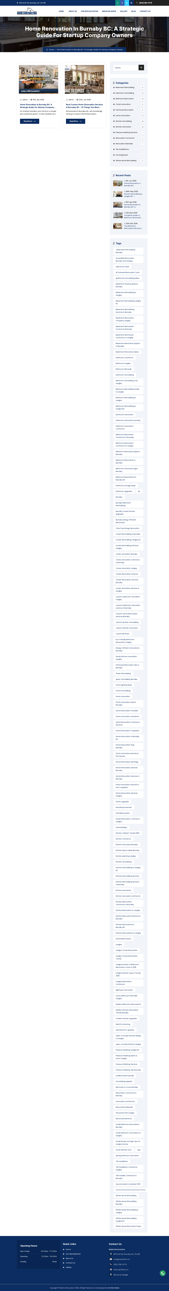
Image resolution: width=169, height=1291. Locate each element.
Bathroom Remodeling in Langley (126, 399)
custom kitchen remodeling (127, 622)
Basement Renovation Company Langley (125, 319)
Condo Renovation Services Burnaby (127, 581)
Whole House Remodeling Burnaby (126, 1202)
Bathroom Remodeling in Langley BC (126, 407)
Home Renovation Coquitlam (127, 731)
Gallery (123, 11)
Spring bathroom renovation (127, 1155)
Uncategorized (122, 155)
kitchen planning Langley (126, 856)
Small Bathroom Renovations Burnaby (127, 1125)
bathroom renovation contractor (124, 427)
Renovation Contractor (125, 138)
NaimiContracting (123, 1024)
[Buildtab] (27, 11)
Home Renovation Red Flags (127, 762)
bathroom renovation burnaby (128, 420)
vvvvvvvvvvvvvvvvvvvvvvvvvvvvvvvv (131, 1190)
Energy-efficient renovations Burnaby (127, 649)
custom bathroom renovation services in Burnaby (128, 606)
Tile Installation (122, 1161)
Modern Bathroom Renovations (128, 1004)
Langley (119, 944)
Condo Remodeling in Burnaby (128, 534)
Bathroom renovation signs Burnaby (127, 469)
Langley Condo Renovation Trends (126, 957)
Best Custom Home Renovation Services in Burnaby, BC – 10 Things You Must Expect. (84, 107)
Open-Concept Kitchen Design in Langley (128, 1037)
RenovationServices (124, 1118)
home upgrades (122, 801)
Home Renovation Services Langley (126, 794)
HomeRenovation (123, 813)
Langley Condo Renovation (126, 950)
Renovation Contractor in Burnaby (126, 1094)
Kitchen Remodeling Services (127, 876)
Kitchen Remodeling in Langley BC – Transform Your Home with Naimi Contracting (133, 195)
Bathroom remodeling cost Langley (127, 382)
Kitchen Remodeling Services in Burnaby (127, 883)
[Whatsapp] (117, 3)
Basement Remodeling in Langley (126, 293)
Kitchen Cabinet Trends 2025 (127, 833)
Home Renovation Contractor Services (128, 723)
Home (61, 11)
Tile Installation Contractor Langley (126, 1168)
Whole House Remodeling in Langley (127, 1211)
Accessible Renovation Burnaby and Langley (125, 259)
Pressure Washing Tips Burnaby (128, 1070)
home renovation (123, 115)
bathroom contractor (124, 357)
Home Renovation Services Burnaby (126, 769)
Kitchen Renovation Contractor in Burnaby (125, 903)
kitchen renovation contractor (128, 896)
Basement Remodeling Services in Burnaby (125, 310)
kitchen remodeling (124, 121)
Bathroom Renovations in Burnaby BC (126, 478)
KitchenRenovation (123, 939)
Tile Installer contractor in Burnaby (126, 1176)
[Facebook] (122, 3)
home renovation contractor (127, 716)
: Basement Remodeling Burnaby (125, 251)
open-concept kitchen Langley (128, 1044)
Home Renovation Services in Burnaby (127, 777)
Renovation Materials (124, 144)
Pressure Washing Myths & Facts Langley (126, 1057)
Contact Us (145, 11)
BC (139, 491)
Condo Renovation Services (127, 574)
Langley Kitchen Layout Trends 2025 (128, 974)
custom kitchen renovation (127, 628)
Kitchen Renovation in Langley (128, 910)
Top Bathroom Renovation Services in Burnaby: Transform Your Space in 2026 (133, 227)
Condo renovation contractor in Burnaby (128, 561)
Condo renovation (123, 104)
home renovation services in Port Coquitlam (127, 786)
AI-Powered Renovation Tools (128, 272)
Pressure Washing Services (126, 132)
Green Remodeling (123, 673)
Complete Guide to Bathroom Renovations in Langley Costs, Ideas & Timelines (133, 216)
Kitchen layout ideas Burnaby (127, 850)
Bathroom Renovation (125, 99)
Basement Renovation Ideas (127, 352)
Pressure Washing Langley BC (127, 1050)
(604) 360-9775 (145, 3)
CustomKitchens (122, 634)
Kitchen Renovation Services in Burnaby (128, 917)
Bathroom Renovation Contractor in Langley (125, 444)
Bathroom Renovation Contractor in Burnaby (125, 435)
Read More (28, 121)
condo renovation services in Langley (127, 589)
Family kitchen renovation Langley (126, 657)
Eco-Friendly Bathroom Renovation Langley (125, 640)
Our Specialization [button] (89, 11)
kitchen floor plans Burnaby (127, 844)
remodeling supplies (124, 1081)
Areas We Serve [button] (109, 11)
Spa (138, 1150)
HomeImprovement (124, 807)
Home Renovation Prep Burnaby (125, 746)
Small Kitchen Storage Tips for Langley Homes (128, 1142)
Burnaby (119, 497)
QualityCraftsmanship (125, 1076)
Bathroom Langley (123, 363)
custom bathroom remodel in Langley (128, 598)
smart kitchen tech (124, 1150)
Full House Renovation (124, 110)
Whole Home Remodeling (126, 160)
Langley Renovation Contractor (124, 982)
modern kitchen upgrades (126, 1018)
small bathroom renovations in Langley (128, 1134)
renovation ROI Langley (125, 1113)
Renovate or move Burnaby (127, 1087)
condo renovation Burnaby (126, 554)
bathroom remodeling (125, 93)
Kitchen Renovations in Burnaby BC (125, 925)
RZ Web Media (113, 1288)
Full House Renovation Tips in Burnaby (127, 666)
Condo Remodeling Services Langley (127, 546)
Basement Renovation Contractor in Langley (125, 336)
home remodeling (123, 691)
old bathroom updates (125, 1030)
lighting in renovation (124, 990)
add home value (122, 267)
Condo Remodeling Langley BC (128, 540)
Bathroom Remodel (124, 369)
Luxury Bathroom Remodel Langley (126, 997)
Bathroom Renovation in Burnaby (125, 461)
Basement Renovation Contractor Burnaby (125, 327)
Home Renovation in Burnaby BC (127, 737)
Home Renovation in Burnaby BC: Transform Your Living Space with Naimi (133, 184)
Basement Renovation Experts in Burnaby (128, 344)
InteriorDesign (121, 827)
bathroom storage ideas (126, 485)
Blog (133, 11)
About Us (73, 11)
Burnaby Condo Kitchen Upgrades (125, 512)
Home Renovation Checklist (127, 711)
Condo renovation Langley (126, 568)
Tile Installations (122, 149)
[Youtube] (127, 3)
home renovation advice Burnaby (126, 703)
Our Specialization (73, 1254)
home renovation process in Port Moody (127, 754)
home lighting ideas (124, 685)
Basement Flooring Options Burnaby (127, 285)
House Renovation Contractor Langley (128, 820)
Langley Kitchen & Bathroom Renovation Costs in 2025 (127, 965)
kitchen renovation (123, 127)
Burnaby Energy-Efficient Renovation (126, 521)
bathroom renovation (124, 414)
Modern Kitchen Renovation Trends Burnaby (127, 1011)
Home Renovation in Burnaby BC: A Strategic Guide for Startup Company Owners (37, 107)
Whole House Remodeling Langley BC (126, 1219)
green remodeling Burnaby (126, 679)
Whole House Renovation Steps (128, 1226)
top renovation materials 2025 (128, 1184)
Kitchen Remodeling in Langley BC (128, 868)
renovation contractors (125, 1101)
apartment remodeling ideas (127, 278)
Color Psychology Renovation (127, 528)
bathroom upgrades (124, 491)
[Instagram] (131, 3)
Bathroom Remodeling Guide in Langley (127, 390)
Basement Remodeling (125, 87)
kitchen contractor (123, 839)
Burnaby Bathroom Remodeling (123, 504)
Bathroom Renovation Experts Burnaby (128, 452)
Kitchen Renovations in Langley (128, 933)
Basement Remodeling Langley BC (128, 302)
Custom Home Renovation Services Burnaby (126, 615)
